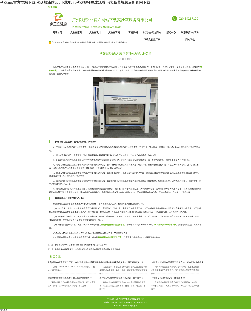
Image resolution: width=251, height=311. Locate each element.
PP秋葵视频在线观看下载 (165, 225)
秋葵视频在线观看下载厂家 (110, 237)
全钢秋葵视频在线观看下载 (113, 225)
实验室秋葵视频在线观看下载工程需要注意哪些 (70, 278)
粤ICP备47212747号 (121, 306)
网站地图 (133, 306)
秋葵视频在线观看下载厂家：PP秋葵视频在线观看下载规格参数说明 (79, 262)
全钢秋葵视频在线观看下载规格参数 (168, 278)
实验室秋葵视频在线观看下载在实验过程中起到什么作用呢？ (179, 262)
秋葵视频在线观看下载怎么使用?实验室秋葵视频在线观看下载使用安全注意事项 (87, 249)
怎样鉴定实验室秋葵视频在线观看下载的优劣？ (121, 278)
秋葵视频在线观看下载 (86, 42)
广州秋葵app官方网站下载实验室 (64, 42)
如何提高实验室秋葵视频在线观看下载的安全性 (121, 262)
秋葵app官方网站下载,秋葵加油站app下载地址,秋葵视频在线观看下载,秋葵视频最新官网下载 (75, 2)
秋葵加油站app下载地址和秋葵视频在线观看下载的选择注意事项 (81, 245)
